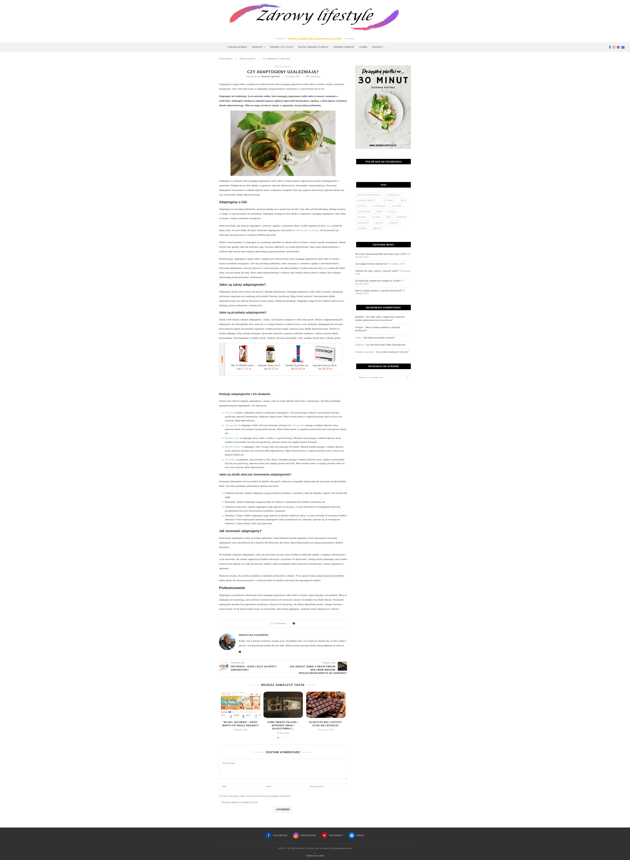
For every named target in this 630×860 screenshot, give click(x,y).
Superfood (401, 217)
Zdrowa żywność (344, 47)
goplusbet (359, 317)
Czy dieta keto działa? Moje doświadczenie (385, 345)
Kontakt (377, 47)
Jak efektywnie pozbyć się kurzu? (379, 337)
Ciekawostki (393, 195)
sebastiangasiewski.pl (342, 848)
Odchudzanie (364, 212)
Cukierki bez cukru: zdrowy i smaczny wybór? (377, 271)
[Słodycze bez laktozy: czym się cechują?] (326, 705)
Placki (391, 212)
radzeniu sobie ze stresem (307, 230)
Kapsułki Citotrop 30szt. (325, 365)
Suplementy (363, 223)
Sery (388, 217)
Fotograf (359, 327)
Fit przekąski (379, 206)
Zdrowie (377, 228)
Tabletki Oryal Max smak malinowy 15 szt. (298, 365)
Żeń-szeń (229, 412)
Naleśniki (396, 206)
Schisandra (230, 459)
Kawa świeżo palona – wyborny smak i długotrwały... (283, 725)
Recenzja (361, 217)
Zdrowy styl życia (281, 47)
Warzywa (393, 223)
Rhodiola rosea (232, 438)
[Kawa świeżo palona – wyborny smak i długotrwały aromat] (283, 705)
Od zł (244, 368)
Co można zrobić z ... (367, 200)
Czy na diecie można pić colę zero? (392, 352)
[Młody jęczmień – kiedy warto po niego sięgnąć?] (240, 705)
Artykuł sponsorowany (369, 195)
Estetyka (362, 206)
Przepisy (257, 47)
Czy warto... (389, 200)
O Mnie (363, 47)
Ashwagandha (231, 425)
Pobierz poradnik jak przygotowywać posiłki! (315, 38)
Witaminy (362, 228)
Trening (379, 223)
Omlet (379, 212)
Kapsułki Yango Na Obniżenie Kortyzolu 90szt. (271, 365)
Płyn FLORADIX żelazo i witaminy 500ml (243, 365)
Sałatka (376, 217)
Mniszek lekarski (233, 447)
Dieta (403, 200)
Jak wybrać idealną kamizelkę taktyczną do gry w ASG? (381, 254)
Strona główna (237, 47)
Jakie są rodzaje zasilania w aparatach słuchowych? (378, 290)
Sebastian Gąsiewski (270, 76)
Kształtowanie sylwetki (313, 47)
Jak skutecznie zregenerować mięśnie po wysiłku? (378, 281)
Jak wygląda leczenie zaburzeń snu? (371, 264)
